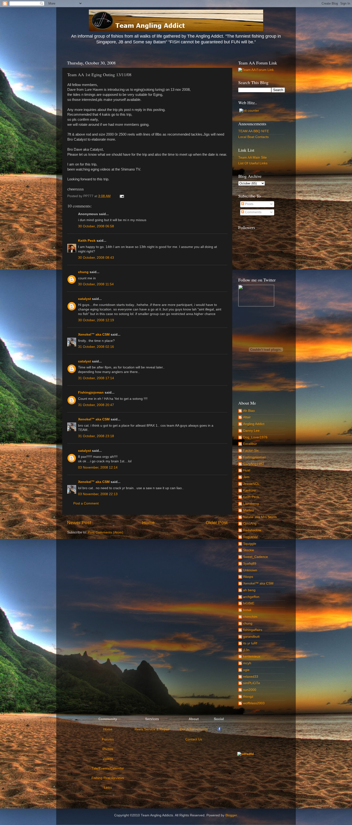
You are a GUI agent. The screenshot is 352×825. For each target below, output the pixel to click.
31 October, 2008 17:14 (96, 378)
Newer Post (79, 522)
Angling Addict (253, 424)
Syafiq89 (249, 563)
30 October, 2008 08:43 (96, 257)
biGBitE (248, 603)
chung (83, 272)
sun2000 (249, 690)
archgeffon (251, 597)
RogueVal (250, 537)
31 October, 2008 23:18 (96, 436)
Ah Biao (249, 410)
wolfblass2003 (254, 703)
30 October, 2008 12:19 (96, 320)
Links (108, 787)
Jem (246, 477)
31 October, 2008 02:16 (96, 347)
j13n (246, 650)
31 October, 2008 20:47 (96, 405)
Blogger (231, 815)
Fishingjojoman (91, 392)
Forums (108, 739)
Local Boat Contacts (253, 137)
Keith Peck (87, 240)
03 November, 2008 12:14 (98, 467)
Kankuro (249, 490)
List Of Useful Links (252, 163)
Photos (107, 749)
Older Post (216, 522)
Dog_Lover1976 (255, 437)
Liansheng (251, 503)
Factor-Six (251, 450)
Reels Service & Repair (152, 729)
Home (148, 522)
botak (247, 610)
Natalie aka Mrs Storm (260, 517)
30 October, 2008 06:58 (96, 226)
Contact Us (193, 739)
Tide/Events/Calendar (107, 768)
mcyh (247, 663)
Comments (252, 212)
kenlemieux (251, 656)
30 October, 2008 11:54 (96, 284)
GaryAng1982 (253, 464)
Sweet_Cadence (255, 557)
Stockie (248, 550)
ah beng (249, 590)
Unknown (250, 570)
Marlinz (248, 510)
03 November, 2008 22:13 (98, 494)
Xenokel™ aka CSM (94, 334)
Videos (108, 759)
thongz (248, 696)
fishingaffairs (252, 630)
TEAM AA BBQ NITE (253, 131)
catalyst (84, 299)
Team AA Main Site (252, 157)
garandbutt (251, 636)
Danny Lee (251, 430)
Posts (248, 204)
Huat (246, 470)
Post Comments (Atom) (105, 532)
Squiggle (249, 543)
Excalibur (250, 444)
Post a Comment (86, 503)
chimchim (250, 617)
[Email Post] (121, 196)
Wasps (248, 577)
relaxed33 (250, 676)
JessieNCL (251, 484)
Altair (247, 417)
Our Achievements (194, 729)
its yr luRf (250, 643)
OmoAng (249, 523)
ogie (246, 670)
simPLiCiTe (251, 683)
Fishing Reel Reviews (107, 778)
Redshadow (252, 530)
